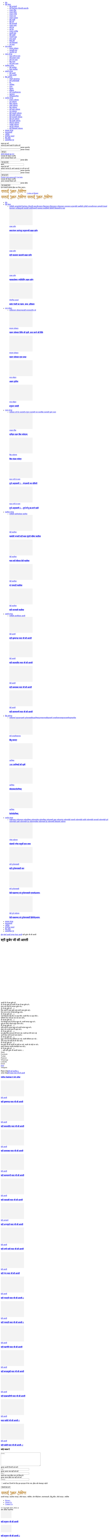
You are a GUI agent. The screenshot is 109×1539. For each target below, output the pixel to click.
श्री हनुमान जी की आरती (9, 1522)
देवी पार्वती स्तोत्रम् (15, 115)
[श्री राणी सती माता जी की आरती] (12, 1243)
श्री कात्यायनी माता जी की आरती (21, 712)
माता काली (12, 39)
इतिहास (11, 90)
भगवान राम (12, 16)
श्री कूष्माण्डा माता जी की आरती (20, 638)
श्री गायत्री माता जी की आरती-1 (12, 1322)
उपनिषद (11, 85)
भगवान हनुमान (13, 18)
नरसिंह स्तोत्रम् (14, 125)
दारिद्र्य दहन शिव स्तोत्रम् (18, 434)
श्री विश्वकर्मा (13, 43)
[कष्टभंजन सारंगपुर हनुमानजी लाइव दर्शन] (21, 224)
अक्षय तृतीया (13, 381)
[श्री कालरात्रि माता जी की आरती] (21, 657)
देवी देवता (8, 4)
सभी (10, 206)
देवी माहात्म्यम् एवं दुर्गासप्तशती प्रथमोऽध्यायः (24, 893)
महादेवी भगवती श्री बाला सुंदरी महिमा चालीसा (25, 536)
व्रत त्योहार (8, 46)
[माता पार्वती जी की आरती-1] (12, 1414)
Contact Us (9, 1504)
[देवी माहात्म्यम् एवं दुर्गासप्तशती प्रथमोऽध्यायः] (21, 887)
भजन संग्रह (8, 54)
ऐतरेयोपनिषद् (13, 814)
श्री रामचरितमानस (15, 92)
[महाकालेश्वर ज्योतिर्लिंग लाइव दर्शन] (21, 274)
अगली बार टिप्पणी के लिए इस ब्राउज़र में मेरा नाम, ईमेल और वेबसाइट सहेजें (25, 1483)
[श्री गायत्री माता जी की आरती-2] (12, 1292)
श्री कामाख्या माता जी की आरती (20, 687)
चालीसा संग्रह (9, 65)
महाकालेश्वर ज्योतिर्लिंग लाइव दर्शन (21, 280)
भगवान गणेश (13, 14)
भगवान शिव (12, 10)
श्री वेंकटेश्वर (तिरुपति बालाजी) (19, 8)
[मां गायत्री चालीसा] (21, 579)
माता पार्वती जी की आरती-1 (10, 1420)
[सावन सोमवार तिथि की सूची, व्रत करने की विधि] (21, 326)
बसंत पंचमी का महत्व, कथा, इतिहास (21, 304)
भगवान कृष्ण (13, 25)
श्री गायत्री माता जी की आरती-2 (12, 1298)
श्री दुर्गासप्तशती (14, 81)
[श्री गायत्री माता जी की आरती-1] (12, 1316)
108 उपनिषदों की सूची (17, 764)
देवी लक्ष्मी (12, 20)
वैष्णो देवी (12, 41)
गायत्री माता (13, 37)
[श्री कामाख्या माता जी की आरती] (21, 681)
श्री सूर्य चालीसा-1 (13, 1071)
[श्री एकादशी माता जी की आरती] (12, 1194)
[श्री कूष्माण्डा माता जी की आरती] (21, 632)
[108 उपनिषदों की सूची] (21, 758)
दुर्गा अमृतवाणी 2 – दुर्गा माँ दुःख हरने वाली (24, 508)
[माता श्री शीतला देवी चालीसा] (21, 555)
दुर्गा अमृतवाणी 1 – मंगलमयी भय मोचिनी (23, 483)
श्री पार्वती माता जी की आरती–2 (12, 1445)
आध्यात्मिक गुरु (9, 140)
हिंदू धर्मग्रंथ (8, 77)
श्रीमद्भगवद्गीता (14, 96)
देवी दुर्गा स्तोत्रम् (14, 119)
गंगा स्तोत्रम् (13, 111)
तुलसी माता (12, 33)
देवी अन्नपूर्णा (13, 6)
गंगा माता (12, 44)
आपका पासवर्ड (25, 150)
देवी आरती (12, 73)
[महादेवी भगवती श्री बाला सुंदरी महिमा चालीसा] (21, 530)
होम (6, 2)
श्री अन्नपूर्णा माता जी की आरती (12, 1224)
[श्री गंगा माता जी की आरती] (12, 1267)
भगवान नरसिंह (13, 31)
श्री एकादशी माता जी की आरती (12, 1200)
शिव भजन (12, 62)
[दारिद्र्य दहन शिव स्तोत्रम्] (21, 428)
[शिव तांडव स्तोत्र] (21, 453)
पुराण (10, 86)
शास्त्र (11, 88)
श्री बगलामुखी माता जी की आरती (12, 1371)
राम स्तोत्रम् (13, 102)
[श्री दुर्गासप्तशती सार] (21, 862)
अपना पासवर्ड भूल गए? (7, 154)
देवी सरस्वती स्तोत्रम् (15, 117)
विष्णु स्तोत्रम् (13, 104)
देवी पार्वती (12, 35)
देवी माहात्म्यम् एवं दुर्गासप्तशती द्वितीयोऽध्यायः (24, 917)
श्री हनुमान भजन (14, 58)
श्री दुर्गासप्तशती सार (16, 868)
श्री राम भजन (13, 60)
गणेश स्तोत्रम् (13, 105)
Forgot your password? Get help (12, 177)
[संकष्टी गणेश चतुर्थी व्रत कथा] (21, 838)
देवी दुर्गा (11, 22)
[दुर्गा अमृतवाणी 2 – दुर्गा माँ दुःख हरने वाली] (21, 502)
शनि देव (11, 27)
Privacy (7, 1500)
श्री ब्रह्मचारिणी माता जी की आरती (13, 1396)
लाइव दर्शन (12, 226)
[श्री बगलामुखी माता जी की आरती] (12, 1365)
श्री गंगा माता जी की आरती (10, 1273)
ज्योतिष (7, 134)
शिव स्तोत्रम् (13, 107)
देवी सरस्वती (13, 23)
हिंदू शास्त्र (13, 740)
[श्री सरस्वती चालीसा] (21, 604)
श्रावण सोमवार (13, 48)
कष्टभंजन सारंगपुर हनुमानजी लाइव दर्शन (23, 230)
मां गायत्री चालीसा (15, 585)
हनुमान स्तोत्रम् (14, 100)
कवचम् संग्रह (9, 130)
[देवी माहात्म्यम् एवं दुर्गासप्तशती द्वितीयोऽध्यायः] (21, 911)
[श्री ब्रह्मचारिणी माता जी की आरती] (12, 1390)
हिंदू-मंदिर (8, 138)
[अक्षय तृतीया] (21, 375)
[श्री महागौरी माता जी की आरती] (12, 1341)
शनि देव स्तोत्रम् (14, 123)
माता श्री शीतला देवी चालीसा (19, 561)
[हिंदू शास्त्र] (21, 734)
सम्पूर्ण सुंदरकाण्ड (14, 79)
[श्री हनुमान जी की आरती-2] (6, 1532)
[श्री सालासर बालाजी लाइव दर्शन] (21, 249)
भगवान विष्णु (13, 12)
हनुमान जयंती (14, 406)
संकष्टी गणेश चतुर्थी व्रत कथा (20, 844)
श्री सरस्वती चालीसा (16, 610)
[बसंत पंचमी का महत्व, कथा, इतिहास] (21, 298)
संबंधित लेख (4, 1077)
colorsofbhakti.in (24, 1508)
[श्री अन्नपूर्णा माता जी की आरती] (12, 1218)
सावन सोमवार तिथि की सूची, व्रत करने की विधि (26, 332)
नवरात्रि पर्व (13, 52)
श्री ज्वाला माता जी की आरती (16, 1073)
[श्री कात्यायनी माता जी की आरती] (21, 706)
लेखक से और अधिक (14, 1077)
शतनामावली (8, 132)
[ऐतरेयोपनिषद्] (21, 807)
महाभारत (12, 94)
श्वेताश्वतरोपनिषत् (15, 789)
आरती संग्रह (9, 71)
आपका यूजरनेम (25, 147)
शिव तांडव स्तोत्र (15, 459)
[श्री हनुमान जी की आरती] (6, 1517)
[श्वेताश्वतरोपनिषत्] (21, 783)
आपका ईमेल (24, 160)
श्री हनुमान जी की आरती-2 (10, 1536)
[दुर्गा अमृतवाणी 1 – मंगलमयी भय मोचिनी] (21, 477)
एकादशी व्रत (13, 50)
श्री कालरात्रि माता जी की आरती (21, 663)
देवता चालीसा (13, 69)
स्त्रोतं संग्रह (9, 98)
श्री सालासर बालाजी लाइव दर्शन (20, 255)
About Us (8, 1502)
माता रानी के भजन (14, 56)
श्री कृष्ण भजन (13, 64)
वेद (10, 83)
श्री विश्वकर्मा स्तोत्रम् (16, 128)
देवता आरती (12, 75)
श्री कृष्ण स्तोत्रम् (14, 109)
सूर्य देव (11, 29)
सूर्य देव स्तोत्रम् (14, 126)
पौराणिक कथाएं (9, 136)
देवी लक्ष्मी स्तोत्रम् (14, 121)
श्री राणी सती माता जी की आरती (12, 1249)
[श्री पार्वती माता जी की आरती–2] (12, 1439)
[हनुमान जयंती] (21, 400)
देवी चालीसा (13, 67)
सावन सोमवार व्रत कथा (17, 357)
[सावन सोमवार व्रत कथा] (21, 351)
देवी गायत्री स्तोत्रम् (15, 113)
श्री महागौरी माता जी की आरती (11, 1347)
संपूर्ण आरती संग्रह (9, 935)
